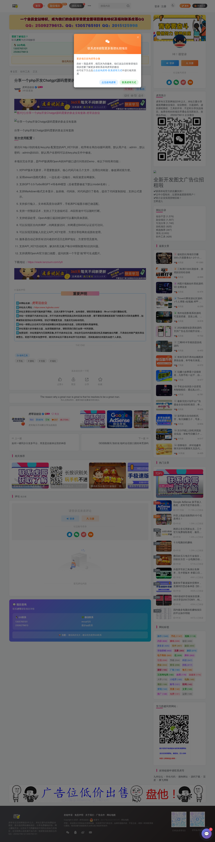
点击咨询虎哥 (109, 82)
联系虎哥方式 (129, 82)
